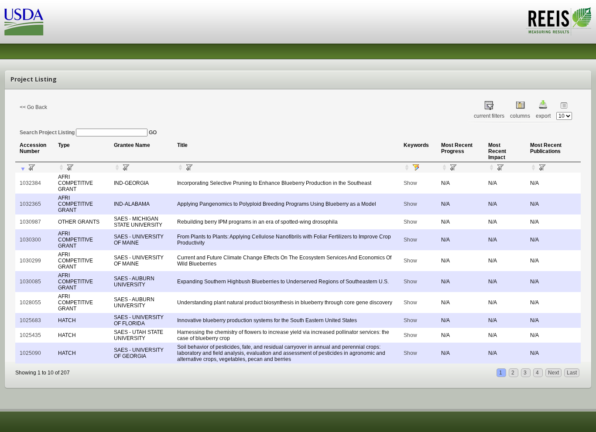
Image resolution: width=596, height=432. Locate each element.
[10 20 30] (564, 116)
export (543, 116)
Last (572, 373)
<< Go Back (33, 107)
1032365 (30, 204)
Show (410, 183)
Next (553, 373)
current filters (489, 116)
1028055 (30, 302)
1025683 (30, 320)
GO (153, 132)
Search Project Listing (48, 132)
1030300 (30, 240)
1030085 (30, 282)
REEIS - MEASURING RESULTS (559, 21)
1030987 (30, 222)
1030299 (30, 261)
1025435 (30, 335)
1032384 (30, 183)
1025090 (30, 353)
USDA (24, 22)
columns (520, 116)
